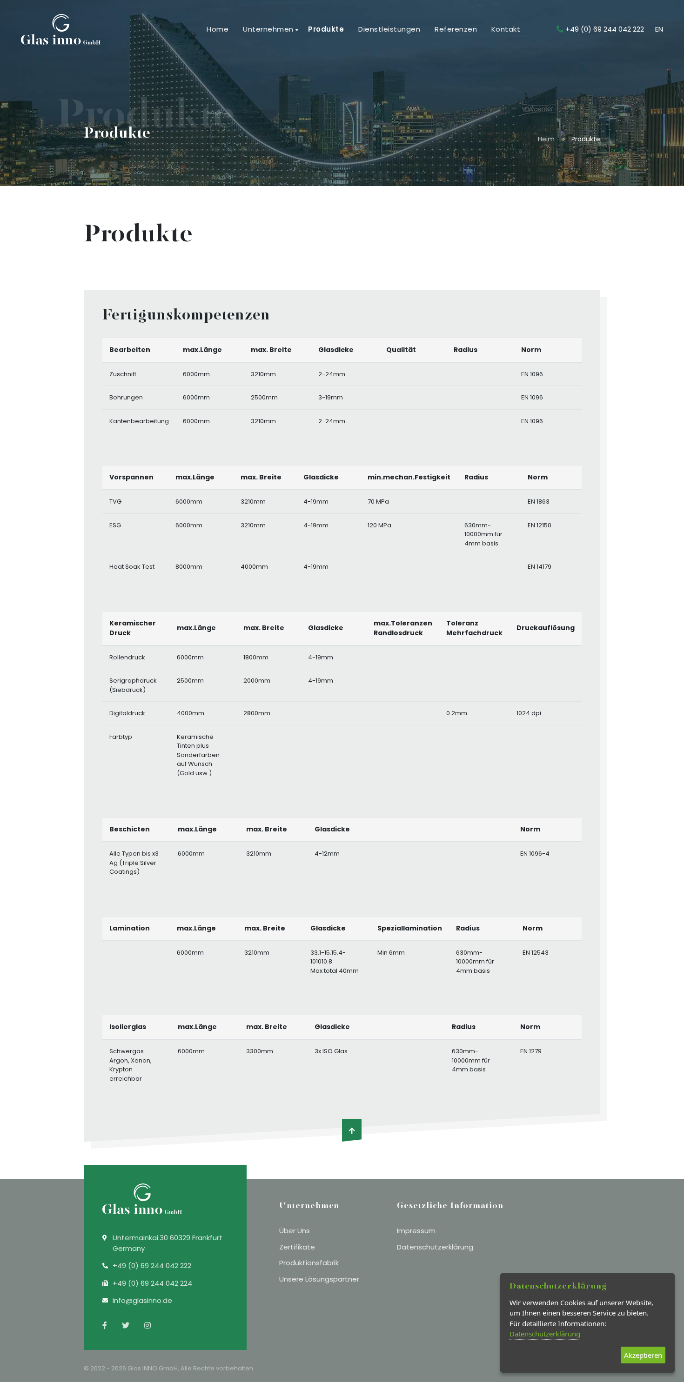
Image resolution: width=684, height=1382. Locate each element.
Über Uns (294, 1231)
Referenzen (455, 29)
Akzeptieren (643, 1355)
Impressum (416, 1231)
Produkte (325, 29)
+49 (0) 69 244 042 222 (604, 29)
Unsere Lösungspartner (319, 1279)
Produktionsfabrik (309, 1263)
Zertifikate (297, 1247)
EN (659, 29)
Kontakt (506, 29)
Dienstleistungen (389, 29)
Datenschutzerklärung (435, 1247)
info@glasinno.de (142, 1300)
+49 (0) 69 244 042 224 (152, 1283)
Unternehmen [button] (268, 29)
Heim (546, 139)
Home (217, 29)
